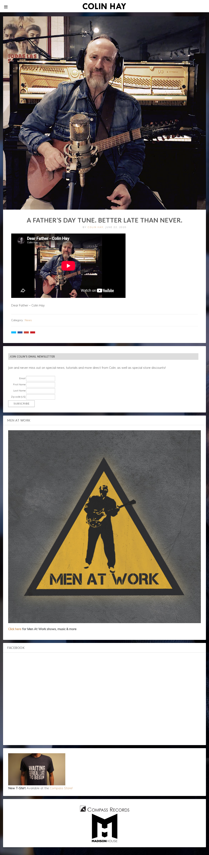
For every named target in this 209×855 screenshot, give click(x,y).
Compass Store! (61, 788)
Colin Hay (95, 227)
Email (22, 378)
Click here (14, 629)
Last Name (19, 390)
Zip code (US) (18, 396)
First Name (19, 384)
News (28, 320)
